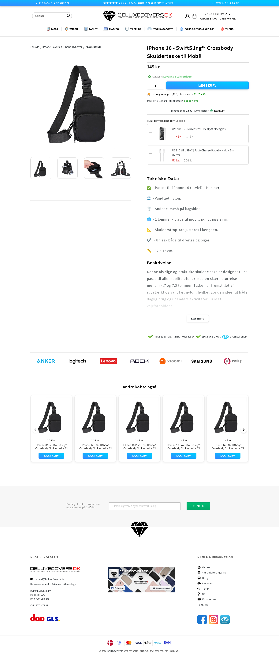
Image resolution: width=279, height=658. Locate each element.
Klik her (212, 187)
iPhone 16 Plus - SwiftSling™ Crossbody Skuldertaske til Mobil (139, 446)
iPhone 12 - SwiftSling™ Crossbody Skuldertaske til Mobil (95, 446)
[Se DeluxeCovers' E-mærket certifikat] (225, 623)
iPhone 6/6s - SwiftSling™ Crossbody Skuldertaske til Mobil (51, 446)
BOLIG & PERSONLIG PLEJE (199, 29)
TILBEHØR (135, 29)
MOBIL (54, 29)
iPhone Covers (51, 47)
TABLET (93, 29)
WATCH (73, 29)
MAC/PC (114, 29)
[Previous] (35, 430)
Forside (34, 47)
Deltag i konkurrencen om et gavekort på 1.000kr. (83, 505)
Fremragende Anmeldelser (189, 110)
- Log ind (203, 604)
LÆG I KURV (207, 85)
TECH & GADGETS (163, 29)
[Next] (244, 430)
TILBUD (229, 29)
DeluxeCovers (115, 651)
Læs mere (197, 318)
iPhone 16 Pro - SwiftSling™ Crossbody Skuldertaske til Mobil (183, 446)
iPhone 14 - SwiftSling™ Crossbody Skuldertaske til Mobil (227, 446)
